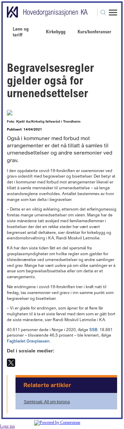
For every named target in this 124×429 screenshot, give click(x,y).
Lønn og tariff (21, 31)
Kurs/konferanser (94, 31)
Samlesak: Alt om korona (47, 401)
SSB (93, 329)
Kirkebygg (55, 31)
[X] (11, 363)
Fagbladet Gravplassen (28, 340)
